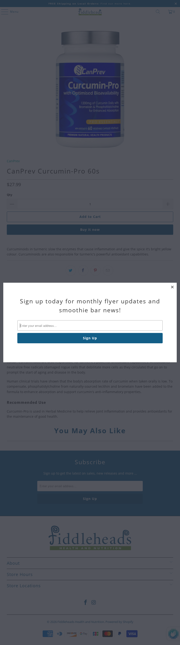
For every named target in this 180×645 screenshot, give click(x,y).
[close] (172, 287)
